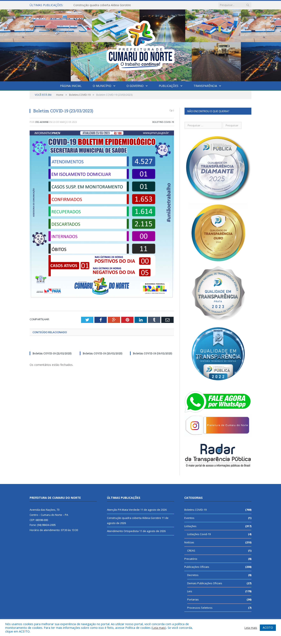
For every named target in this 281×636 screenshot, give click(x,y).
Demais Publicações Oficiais (204, 583)
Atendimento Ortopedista (123, 531)
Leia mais (158, 627)
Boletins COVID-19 (163, 121)
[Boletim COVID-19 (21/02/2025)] (52, 345)
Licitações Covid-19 (199, 534)
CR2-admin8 (42, 121)
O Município (102, 86)
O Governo (135, 86)
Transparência (205, 86)
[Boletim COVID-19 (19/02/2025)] (152, 345)
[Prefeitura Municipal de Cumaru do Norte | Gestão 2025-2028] (140, 44)
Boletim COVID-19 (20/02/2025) (102, 353)
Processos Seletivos (199, 608)
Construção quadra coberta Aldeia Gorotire (102, 5)
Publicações (168, 86)
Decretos (193, 575)
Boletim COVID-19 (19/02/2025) (152, 353)
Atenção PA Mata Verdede (123, 510)
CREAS (191, 550)
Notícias (189, 542)
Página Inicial (71, 86)
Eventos (189, 518)
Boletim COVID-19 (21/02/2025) (52, 353)
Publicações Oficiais (196, 567)
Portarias (193, 599)
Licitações (190, 526)
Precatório (190, 559)
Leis (189, 591)
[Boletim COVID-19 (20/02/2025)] (102, 345)
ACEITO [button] (268, 627)
